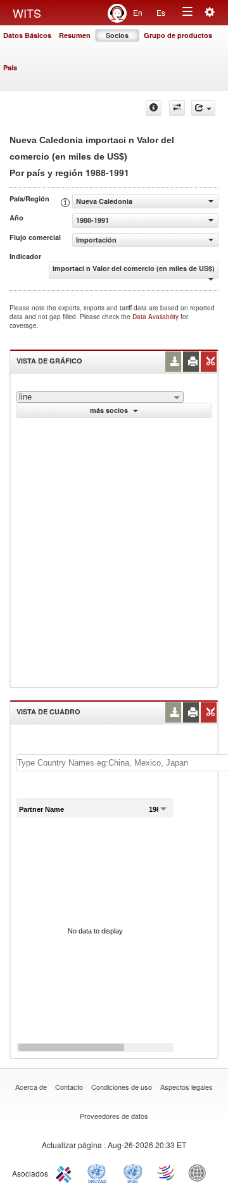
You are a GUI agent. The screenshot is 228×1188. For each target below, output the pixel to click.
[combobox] (100, 397)
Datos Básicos (27, 35)
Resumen (75, 35)
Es (160, 12)
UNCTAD (99, 1172)
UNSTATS (133, 1172)
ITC (66, 1172)
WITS (27, 12)
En (137, 12)
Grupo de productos (178, 35)
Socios (117, 35)
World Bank (200, 1172)
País (10, 67)
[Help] (154, 108)
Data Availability (156, 316)
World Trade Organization (166, 1172)
